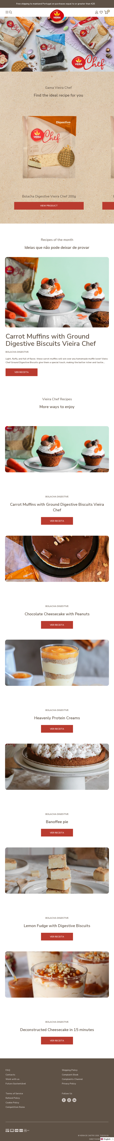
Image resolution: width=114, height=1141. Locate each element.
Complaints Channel (72, 1079)
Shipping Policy (69, 1070)
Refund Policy (13, 1098)
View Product (49, 205)
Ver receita (57, 520)
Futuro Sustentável (16, 1083)
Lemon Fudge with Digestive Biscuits (57, 925)
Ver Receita (21, 372)
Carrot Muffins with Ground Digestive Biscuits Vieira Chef (51, 340)
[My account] (96, 12)
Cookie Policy (12, 1102)
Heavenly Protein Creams (57, 718)
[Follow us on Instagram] (69, 1100)
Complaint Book (70, 1074)
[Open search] (10, 12)
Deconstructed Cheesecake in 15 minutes (57, 1029)
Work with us (12, 1079)
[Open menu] (7, 12)
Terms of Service (14, 1093)
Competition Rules (15, 1107)
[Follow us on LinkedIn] (74, 1100)
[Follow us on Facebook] (64, 1100)
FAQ (8, 1070)
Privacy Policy (69, 1083)
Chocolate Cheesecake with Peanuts (57, 614)
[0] (106, 12)
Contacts (10, 1074)
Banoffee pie (57, 821)
